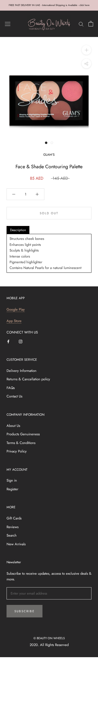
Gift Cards (14, 518)
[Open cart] (90, 23)
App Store (14, 320)
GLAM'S (49, 154)
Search (12, 535)
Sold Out (49, 213)
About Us (13, 425)
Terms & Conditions (21, 442)
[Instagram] (20, 341)
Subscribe (24, 611)
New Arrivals (16, 544)
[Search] (81, 24)
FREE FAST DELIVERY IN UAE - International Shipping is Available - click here (49, 5)
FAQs (11, 387)
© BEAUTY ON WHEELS (49, 638)
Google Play (16, 309)
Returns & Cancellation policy (28, 379)
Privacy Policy (17, 451)
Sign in (12, 480)
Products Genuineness (23, 434)
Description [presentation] (18, 230)
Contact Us (14, 396)
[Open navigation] (7, 24)
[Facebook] (8, 341)
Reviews (13, 526)
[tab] (18, 230)
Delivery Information (21, 370)
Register (12, 489)
